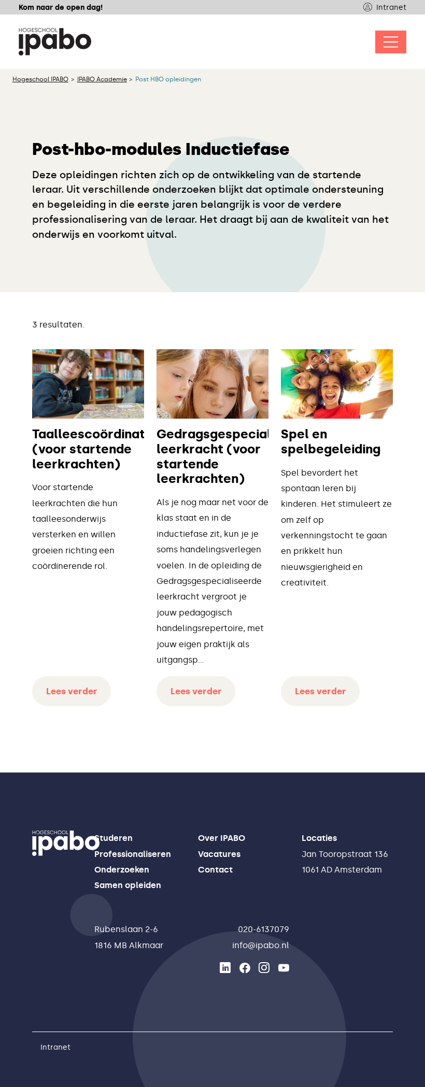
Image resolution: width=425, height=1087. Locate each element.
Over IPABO (221, 838)
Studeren (113, 838)
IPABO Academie (102, 79)
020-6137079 (263, 929)
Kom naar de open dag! (61, 7)
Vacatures (219, 854)
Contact (215, 870)
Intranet (391, 7)
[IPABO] (55, 41)
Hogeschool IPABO (40, 79)
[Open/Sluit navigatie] (390, 42)
